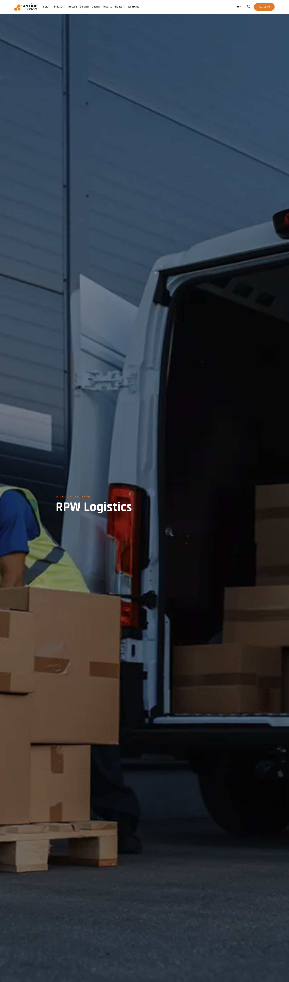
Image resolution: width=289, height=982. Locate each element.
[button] (237, 7)
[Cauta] (249, 7)
